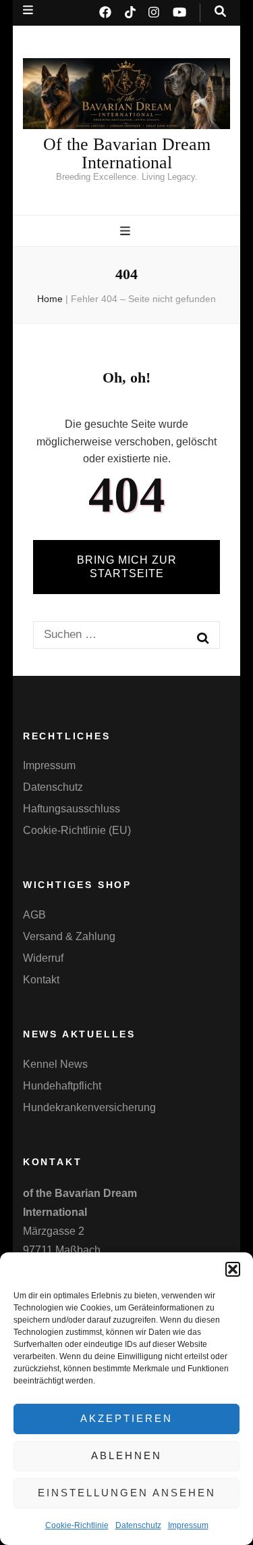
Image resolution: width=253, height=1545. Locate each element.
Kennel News (55, 1064)
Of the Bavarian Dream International (126, 153)
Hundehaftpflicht (62, 1086)
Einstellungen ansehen (127, 1492)
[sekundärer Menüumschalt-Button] (28, 10)
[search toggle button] (220, 11)
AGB (34, 915)
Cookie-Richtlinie (77, 1525)
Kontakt (41, 979)
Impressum (188, 1525)
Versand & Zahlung (69, 936)
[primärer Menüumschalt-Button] (127, 231)
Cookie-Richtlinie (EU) (77, 830)
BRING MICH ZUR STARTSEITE (127, 566)
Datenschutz (138, 1525)
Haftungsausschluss (71, 808)
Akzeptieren (126, 1418)
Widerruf (43, 958)
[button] (233, 1269)
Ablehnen (126, 1455)
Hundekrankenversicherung (89, 1107)
